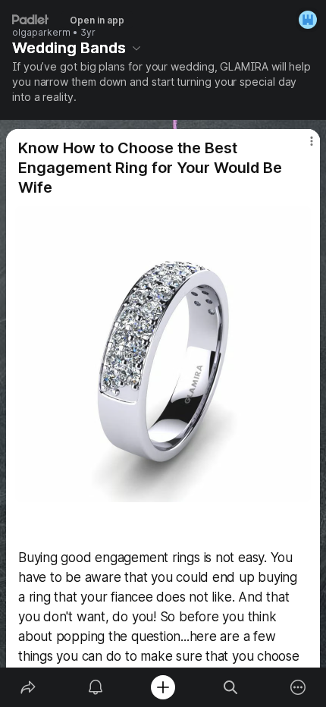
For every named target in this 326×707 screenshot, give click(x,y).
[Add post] (162, 687)
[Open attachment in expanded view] (163, 354)
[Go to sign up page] (308, 20)
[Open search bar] (230, 687)
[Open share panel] (27, 687)
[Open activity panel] (95, 687)
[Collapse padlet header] (136, 47)
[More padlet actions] (298, 687)
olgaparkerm (41, 32)
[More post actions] (302, 147)
